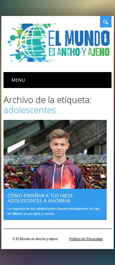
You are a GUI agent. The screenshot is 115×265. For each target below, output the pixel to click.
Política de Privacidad (86, 239)
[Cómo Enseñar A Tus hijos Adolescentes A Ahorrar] (55, 187)
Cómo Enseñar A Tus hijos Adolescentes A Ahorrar (40, 198)
